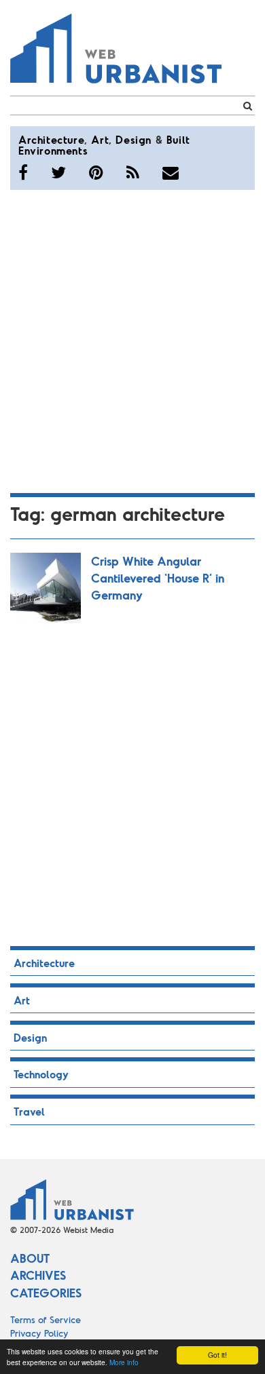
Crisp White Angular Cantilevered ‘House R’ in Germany (157, 577)
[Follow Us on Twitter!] (58, 172)
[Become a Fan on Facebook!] (23, 172)
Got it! (217, 1355)
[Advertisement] (132, 339)
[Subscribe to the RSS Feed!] (132, 172)
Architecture (51, 139)
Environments (53, 150)
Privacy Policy (39, 1333)
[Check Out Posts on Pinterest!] (96, 172)
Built (178, 139)
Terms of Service (45, 1319)
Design (134, 139)
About (30, 1258)
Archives (38, 1275)
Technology (41, 1073)
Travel (29, 1111)
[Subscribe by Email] (170, 172)
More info (124, 1362)
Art (100, 139)
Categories (46, 1292)
